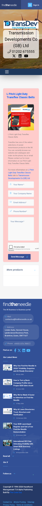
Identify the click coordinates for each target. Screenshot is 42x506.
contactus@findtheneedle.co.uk (18, 319)
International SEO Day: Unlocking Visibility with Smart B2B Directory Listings (23, 445)
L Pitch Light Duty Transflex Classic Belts (21, 173)
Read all (6, 456)
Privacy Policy (9, 505)
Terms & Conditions (24, 505)
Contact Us (7, 502)
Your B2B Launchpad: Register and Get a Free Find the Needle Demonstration (23, 428)
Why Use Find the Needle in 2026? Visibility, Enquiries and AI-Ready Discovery (24, 368)
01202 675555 (23, 51)
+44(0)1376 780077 (22, 343)
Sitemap (31, 502)
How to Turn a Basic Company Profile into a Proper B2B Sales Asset (23, 383)
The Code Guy (16, 492)
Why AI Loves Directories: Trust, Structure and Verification (24, 412)
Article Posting (20, 502)
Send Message (17, 257)
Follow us (7, 474)
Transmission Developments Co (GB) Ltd (21, 39)
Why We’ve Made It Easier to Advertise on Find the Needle (24, 397)
